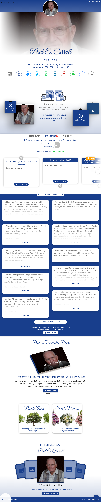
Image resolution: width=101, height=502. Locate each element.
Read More (25, 218)
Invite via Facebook (45, 151)
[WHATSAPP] (46, 74)
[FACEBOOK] (19, 74)
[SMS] (73, 74)
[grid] (50, 109)
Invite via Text (59, 151)
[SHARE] (82, 74)
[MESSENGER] (28, 74)
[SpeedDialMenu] (96, 497)
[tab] (35, 136)
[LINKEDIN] (55, 74)
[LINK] (91, 74)
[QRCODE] (10, 74)
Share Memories (52, 493)
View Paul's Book (50, 390)
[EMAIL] (64, 74)
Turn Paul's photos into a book (53, 115)
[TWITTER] (37, 74)
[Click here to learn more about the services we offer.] (50, 486)
